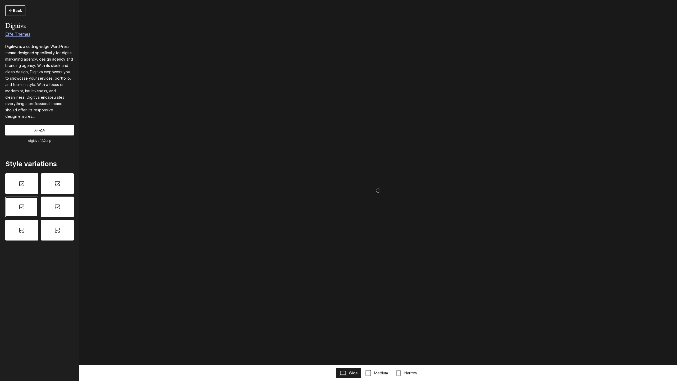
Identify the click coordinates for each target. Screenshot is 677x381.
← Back (15, 10)
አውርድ (39, 130)
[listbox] (39, 206)
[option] (21, 183)
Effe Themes (17, 34)
